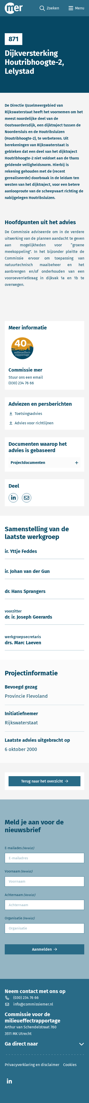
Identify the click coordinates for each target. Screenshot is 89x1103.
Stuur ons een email (44, 377)
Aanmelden (42, 949)
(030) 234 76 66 (38, 383)
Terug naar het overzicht (42, 781)
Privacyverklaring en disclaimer (32, 1064)
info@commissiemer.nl (33, 1004)
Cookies (69, 1064)
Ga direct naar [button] (21, 1044)
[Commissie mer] (14, 8)
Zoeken (49, 8)
